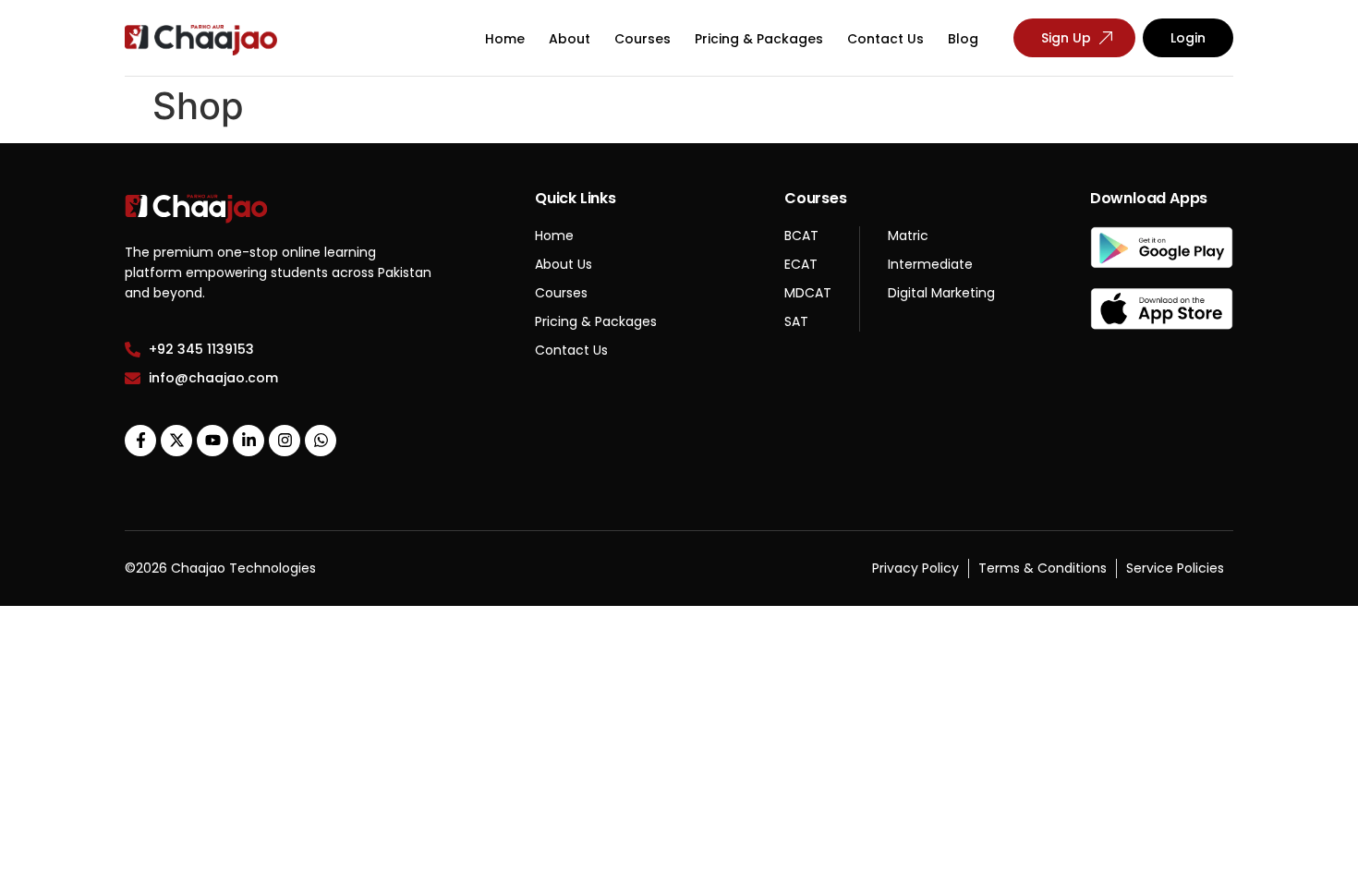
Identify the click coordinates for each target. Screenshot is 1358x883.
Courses (642, 39)
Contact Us (885, 39)
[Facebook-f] (140, 440)
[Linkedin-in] (248, 440)
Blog (963, 39)
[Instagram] (284, 440)
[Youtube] (212, 440)
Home (505, 39)
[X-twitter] (176, 440)
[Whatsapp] (320, 440)
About (569, 39)
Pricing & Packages (759, 39)
